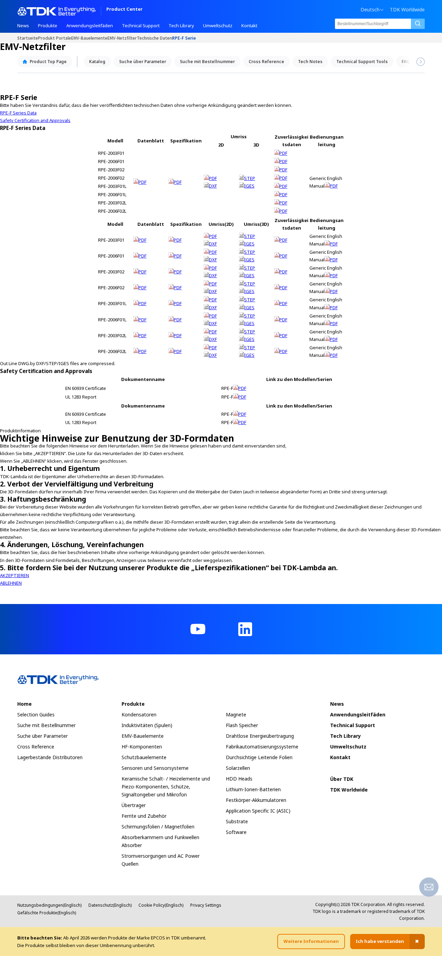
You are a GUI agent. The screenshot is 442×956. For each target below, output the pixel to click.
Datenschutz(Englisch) (110, 905)
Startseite (27, 38)
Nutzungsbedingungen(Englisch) (49, 905)
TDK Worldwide (407, 9)
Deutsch (370, 9)
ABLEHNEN (11, 583)
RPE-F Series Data (18, 113)
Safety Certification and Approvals (35, 120)
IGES (249, 186)
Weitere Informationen (311, 941)
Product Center (124, 9)
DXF (213, 186)
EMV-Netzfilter (122, 38)
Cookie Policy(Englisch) (160, 905)
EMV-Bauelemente (89, 38)
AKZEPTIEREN (14, 575)
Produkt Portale (54, 38)
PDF (142, 182)
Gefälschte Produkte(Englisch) (46, 913)
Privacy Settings (205, 905)
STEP (249, 178)
